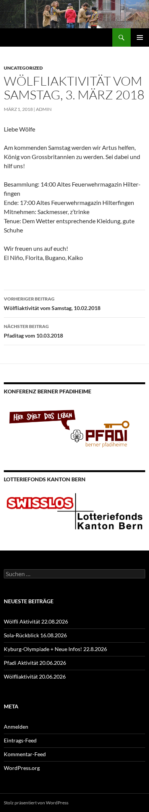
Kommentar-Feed (25, 754)
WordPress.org (22, 768)
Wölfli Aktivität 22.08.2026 (36, 621)
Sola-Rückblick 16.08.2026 (35, 635)
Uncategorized (23, 68)
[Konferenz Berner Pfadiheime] (74, 427)
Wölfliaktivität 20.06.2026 (35, 676)
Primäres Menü (140, 37)
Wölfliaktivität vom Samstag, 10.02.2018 (52, 303)
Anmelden (16, 726)
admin (44, 109)
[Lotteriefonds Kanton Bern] (74, 510)
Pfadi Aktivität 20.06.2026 (35, 662)
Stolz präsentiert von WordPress (36, 803)
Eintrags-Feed (20, 740)
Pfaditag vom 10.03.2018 (33, 331)
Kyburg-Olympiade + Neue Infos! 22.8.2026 (55, 649)
